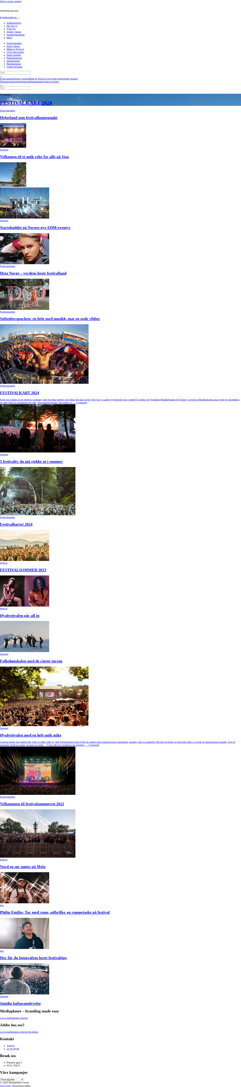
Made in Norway (15, 49)
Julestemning (13, 61)
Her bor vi (12, 26)
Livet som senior (15, 52)
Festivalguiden (14, 43)
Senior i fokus (14, 31)
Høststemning (14, 63)
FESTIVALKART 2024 (26, 103)
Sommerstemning (16, 34)
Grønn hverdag (14, 66)
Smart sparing (14, 55)
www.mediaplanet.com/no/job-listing (19, 1032)
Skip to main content (10, 1)
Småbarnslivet (14, 23)
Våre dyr (11, 28)
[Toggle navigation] (18, 18)
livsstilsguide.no (8, 17)
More (9, 37)
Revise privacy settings (21, 1086)
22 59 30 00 (13, 1048)
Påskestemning (14, 58)
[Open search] (1, 76)
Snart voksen (13, 46)
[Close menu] (1, 85)
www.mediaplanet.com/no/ (14, 1018)
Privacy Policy (5, 1086)
